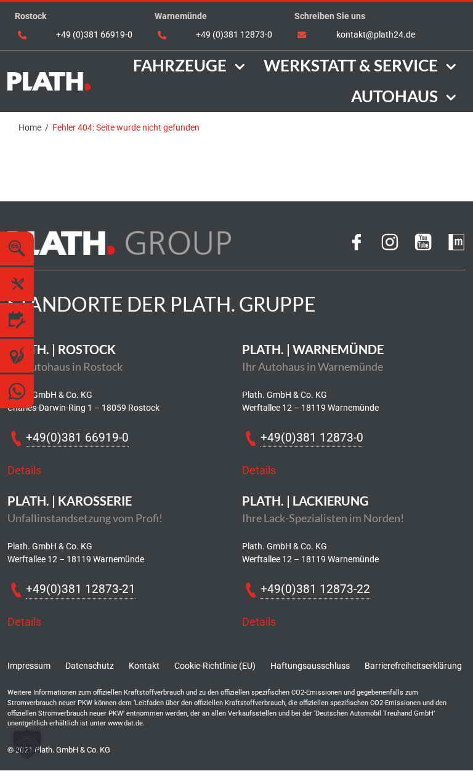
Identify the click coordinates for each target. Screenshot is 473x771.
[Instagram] (390, 246)
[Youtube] (423, 246)
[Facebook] (356, 246)
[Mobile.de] (456, 246)
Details (24, 470)
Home (29, 127)
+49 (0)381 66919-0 (94, 34)
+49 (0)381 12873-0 (234, 34)
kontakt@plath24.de (375, 34)
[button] (27, 744)
